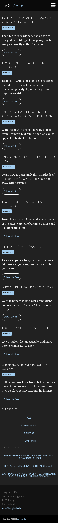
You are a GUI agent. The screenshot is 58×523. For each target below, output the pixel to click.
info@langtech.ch (11, 508)
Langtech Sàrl (22, 519)
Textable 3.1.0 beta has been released (29, 465)
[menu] (54, 5)
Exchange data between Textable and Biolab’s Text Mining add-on (29, 475)
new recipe (29, 441)
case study (29, 425)
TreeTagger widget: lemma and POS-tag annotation (29, 456)
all (29, 417)
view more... (11, 52)
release (29, 433)
